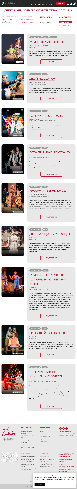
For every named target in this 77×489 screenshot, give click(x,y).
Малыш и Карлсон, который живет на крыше (47, 280)
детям (45, 37)
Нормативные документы (27, 440)
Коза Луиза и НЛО (46, 115)
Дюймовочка (42, 78)
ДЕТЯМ (45, 270)
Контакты (42, 434)
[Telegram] (68, 3)
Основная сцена (36, 37)
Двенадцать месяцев (50, 234)
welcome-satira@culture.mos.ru (10, 24)
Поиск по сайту (44, 441)
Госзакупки (24, 442)
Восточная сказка (47, 191)
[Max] (74, 3)
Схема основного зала (27, 22)
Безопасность (24, 445)
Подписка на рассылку (46, 439)
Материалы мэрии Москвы (28, 447)
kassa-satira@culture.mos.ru (47, 463)
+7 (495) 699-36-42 (65, 432)
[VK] (71, 3)
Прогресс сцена (35, 229)
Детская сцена (35, 74)
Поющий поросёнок (49, 333)
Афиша (42, 431)
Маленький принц (47, 42)
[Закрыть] (74, 474)
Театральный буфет (45, 436)
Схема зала (43, 24)
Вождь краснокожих (50, 152)
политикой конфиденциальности (62, 481)
